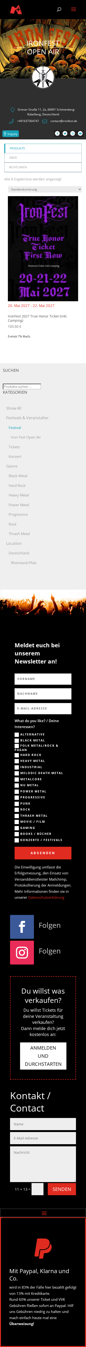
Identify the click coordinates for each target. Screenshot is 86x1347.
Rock (12, 524)
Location (14, 543)
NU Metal (29, 785)
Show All (13, 408)
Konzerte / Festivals (41, 840)
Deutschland (19, 553)
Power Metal (19, 504)
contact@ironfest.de (63, 121)
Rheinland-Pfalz (24, 562)
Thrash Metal (19, 533)
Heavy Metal (19, 495)
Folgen (50, 925)
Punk (25, 804)
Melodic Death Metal (41, 773)
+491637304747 (28, 121)
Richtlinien (18, 167)
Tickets (14, 446)
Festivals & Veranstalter (27, 417)
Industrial (31, 767)
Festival (15, 427)
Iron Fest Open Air (26, 437)
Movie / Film (32, 822)
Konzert (15, 456)
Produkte (17, 148)
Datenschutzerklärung (46, 897)
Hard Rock (17, 485)
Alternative (32, 734)
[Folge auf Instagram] (22, 952)
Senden (62, 1189)
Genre (11, 466)
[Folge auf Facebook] (22, 927)
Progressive (18, 514)
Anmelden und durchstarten (43, 1056)
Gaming (27, 828)
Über (13, 158)
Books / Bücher (36, 834)
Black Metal (18, 475)
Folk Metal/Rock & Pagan (37, 748)
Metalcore (31, 779)
